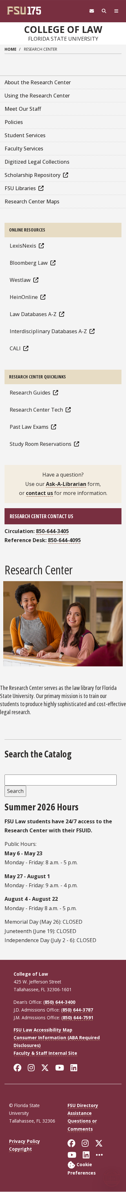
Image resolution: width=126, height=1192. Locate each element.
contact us (39, 493)
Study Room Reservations (40, 443)
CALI (15, 348)
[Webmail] (91, 11)
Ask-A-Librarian (66, 484)
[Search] (104, 11)
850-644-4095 (64, 540)
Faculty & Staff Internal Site (45, 1053)
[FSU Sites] (116, 11)
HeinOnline (24, 297)
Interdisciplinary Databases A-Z (48, 331)
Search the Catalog (38, 754)
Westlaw (20, 279)
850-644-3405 (52, 531)
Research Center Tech (36, 409)
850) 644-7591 (78, 1017)
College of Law (63, 29)
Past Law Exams (29, 426)
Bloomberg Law (29, 262)
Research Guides (30, 392)
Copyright (20, 1149)
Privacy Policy (24, 1141)
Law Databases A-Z (33, 314)
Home (10, 49)
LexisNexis (23, 245)
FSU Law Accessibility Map (43, 1030)
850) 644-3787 (77, 1010)
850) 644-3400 (60, 1002)
